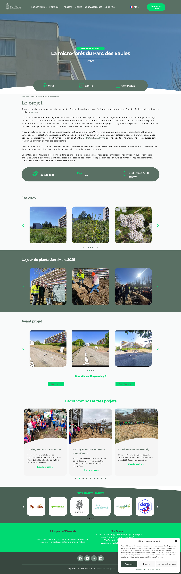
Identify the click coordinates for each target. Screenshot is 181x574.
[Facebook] (80, 558)
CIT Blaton (88, 138)
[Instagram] (94, 558)
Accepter (129, 564)
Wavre (34, 112)
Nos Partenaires (93, 7)
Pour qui (54, 7)
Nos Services (38, 7)
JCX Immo (100, 138)
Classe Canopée (128, 449)
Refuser (146, 564)
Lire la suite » (45, 470)
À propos (110, 7)
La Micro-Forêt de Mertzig (88, 449)
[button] (176, 541)
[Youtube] (87, 558)
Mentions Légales (154, 569)
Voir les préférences (167, 564)
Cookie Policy (141, 569)
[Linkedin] (101, 558)
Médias (78, 7)
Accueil (25, 97)
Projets (68, 7)
